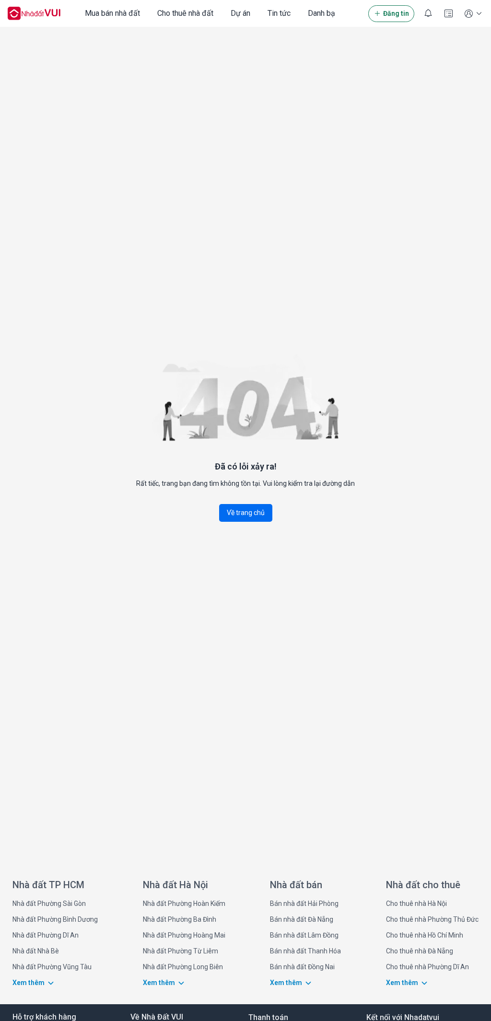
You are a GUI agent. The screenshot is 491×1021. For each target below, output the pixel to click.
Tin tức (279, 13)
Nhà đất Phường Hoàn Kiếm (184, 903)
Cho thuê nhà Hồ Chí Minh (424, 935)
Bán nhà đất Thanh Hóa (305, 951)
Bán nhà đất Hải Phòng (304, 903)
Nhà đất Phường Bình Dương (55, 919)
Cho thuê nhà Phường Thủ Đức (432, 919)
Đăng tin (396, 13)
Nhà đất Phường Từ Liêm (180, 951)
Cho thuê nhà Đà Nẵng (419, 951)
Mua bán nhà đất (112, 13)
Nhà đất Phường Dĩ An (45, 935)
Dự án (240, 13)
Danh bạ (321, 13)
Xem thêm (28, 982)
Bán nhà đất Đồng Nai (302, 967)
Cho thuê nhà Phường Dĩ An (427, 967)
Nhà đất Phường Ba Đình (179, 919)
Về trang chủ (246, 512)
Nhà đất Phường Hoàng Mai (184, 935)
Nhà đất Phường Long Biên (183, 967)
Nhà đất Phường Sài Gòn (49, 903)
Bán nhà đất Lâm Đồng (304, 935)
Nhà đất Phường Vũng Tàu (52, 967)
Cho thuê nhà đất (185, 13)
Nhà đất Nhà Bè (35, 951)
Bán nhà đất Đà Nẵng (301, 919)
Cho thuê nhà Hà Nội (416, 903)
